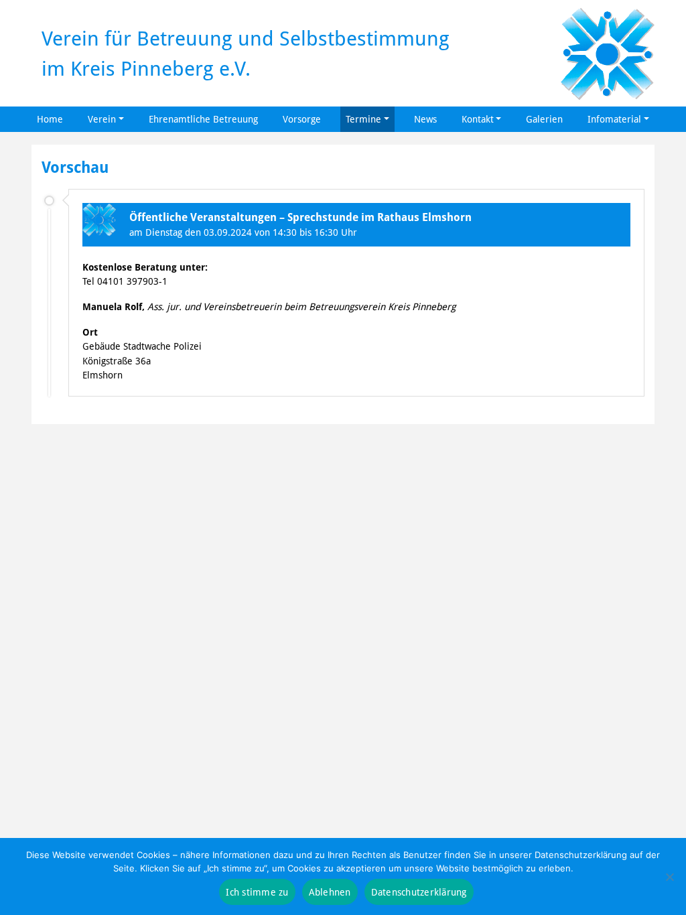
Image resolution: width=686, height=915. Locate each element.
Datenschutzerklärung (419, 892)
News (425, 119)
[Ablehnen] (669, 877)
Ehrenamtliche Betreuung (203, 119)
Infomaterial (614, 119)
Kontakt (478, 119)
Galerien (544, 119)
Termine (363, 119)
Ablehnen (330, 892)
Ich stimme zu (257, 892)
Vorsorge (302, 119)
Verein (102, 119)
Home (50, 119)
